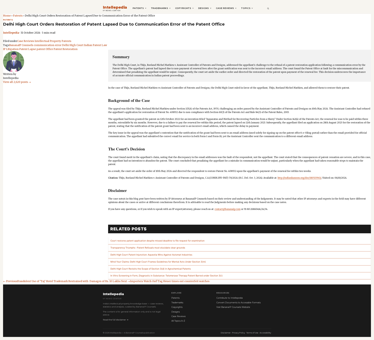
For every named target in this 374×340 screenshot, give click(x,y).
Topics (245, 8)
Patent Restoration (66, 49)
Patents (138, 8)
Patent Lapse (27, 49)
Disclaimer (226, 333)
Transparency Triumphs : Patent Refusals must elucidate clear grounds (147, 247)
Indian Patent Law (95, 45)
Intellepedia (115, 7)
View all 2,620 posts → (17, 82)
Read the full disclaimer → (115, 320)
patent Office (45, 49)
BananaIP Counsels (21, 45)
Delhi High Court (72, 45)
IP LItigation (11, 49)
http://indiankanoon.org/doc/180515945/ (299, 177)
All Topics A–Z (178, 321)
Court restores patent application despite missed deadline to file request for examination (157, 240)
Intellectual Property (48, 41)
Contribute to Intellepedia (229, 298)
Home (7, 15)
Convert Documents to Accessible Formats (238, 302)
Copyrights (183, 8)
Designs (203, 8)
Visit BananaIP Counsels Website (233, 307)
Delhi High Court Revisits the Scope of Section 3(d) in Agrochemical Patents (150, 268)
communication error (48, 45)
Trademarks (159, 8)
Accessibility (265, 333)
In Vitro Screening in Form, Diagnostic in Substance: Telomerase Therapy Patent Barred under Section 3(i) (166, 275)
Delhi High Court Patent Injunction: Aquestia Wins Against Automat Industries (151, 254)
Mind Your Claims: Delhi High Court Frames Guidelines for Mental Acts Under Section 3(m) (158, 261)
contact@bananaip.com (227, 209)
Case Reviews (225, 8)
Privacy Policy (238, 333)
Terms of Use (252, 333)
